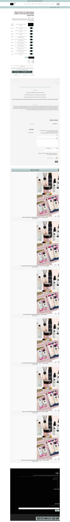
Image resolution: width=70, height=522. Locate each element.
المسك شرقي (32, 123)
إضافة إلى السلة (31, 57)
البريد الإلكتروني (48, 148)
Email (58, 506)
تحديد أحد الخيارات (30, 24)
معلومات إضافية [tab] (56, 81)
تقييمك (57, 135)
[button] (11, 4)
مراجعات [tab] (56, 83)
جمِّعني (29, 62)
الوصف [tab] (57, 79)
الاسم (57, 148)
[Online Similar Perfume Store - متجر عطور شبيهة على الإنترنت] (58, 4)
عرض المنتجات (13, 463)
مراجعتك (56, 138)
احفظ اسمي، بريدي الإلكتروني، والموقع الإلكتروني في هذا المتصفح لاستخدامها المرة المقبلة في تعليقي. (47, 154)
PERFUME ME (28, 60)
